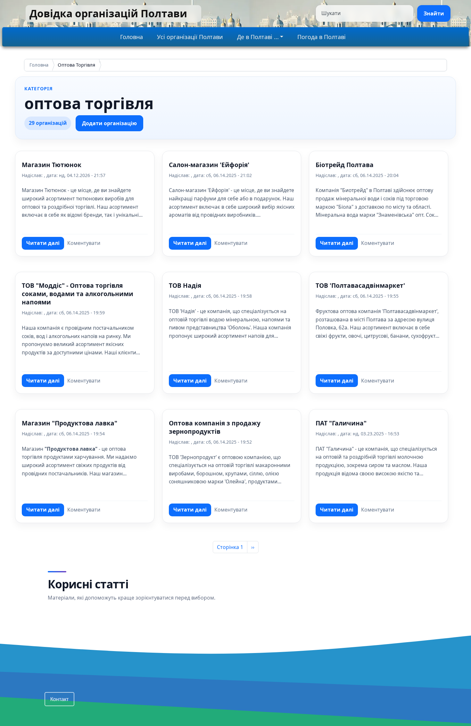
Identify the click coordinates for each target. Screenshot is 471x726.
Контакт (59, 699)
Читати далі (45, 244)
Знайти (434, 13)
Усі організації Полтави (190, 37)
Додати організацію (109, 123)
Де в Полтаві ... (258, 37)
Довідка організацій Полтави (108, 13)
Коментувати (83, 242)
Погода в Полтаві (321, 37)
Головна (131, 37)
